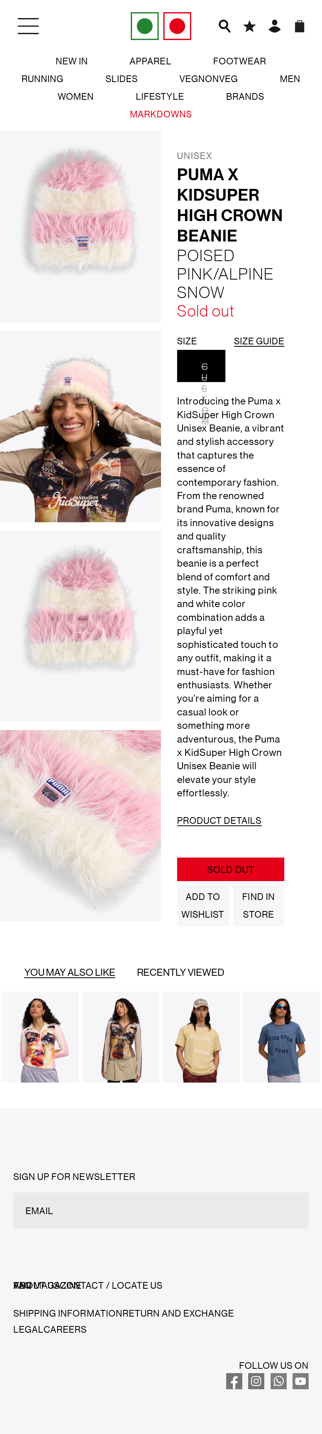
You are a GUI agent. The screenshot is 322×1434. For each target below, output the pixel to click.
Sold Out (230, 869)
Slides (122, 78)
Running (43, 78)
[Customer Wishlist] (249, 26)
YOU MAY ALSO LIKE (69, 972)
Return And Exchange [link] (178, 1313)
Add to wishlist (202, 905)
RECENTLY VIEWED (180, 972)
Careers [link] (65, 1329)
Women (76, 96)
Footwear (239, 60)
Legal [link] (28, 1329)
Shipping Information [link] (68, 1313)
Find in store (258, 905)
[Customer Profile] (274, 26)
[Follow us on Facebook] (234, 1385)
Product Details (219, 820)
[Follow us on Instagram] (256, 1385)
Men (290, 78)
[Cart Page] (299, 26)
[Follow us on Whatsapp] (279, 1385)
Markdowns (161, 113)
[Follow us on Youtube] (301, 1385)
